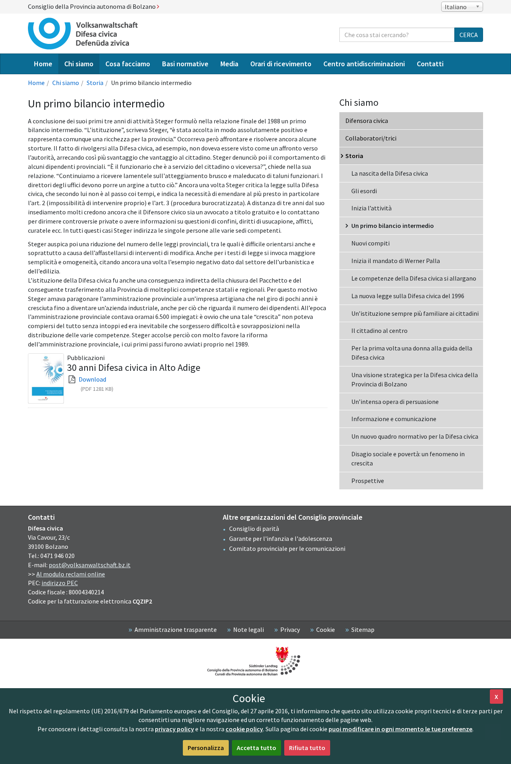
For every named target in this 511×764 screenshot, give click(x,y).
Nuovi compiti (370, 243)
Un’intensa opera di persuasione (395, 402)
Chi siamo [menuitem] (78, 63)
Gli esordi (364, 191)
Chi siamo (65, 83)
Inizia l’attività (371, 208)
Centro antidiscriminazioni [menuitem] (364, 63)
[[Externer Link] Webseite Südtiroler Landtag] (255, 661)
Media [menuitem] (229, 63)
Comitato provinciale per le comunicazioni (287, 548)
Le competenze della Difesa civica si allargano (413, 278)
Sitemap (362, 629)
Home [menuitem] (43, 63)
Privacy (290, 629)
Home (36, 83)
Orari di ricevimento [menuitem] (280, 63)
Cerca (469, 35)
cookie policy (244, 729)
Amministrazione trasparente (176, 629)
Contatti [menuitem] (430, 63)
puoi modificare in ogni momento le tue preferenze (400, 729)
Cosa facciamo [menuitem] (127, 63)
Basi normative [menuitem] (185, 63)
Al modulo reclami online (70, 574)
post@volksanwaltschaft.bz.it (90, 565)
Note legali (248, 629)
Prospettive (367, 481)
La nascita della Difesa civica (389, 173)
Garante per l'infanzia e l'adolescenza (280, 538)
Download (92, 379)
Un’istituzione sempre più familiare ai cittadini (415, 313)
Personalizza (206, 748)
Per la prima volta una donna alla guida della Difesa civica (411, 352)
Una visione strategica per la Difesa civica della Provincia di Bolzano (414, 379)
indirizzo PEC (60, 583)
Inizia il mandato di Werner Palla (395, 261)
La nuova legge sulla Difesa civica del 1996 (407, 296)
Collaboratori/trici (370, 138)
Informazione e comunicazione (393, 419)
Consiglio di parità (254, 528)
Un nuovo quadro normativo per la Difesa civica (414, 436)
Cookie (325, 629)
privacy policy (174, 729)
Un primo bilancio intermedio (392, 226)
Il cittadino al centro (379, 330)
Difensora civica (366, 121)
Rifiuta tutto (307, 748)
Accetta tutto (256, 748)
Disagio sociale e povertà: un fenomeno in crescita (408, 458)
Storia (95, 83)
